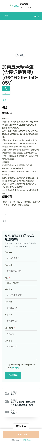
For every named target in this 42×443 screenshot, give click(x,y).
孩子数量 (8, 315)
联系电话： (10, 289)
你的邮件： (10, 265)
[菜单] (35, 16)
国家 (7, 278)
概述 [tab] (4, 100)
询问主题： (10, 328)
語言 (12, 410)
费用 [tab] (4, 221)
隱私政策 (15, 368)
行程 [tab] (4, 215)
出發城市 (14, 392)
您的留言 (9, 340)
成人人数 (9, 302)
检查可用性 (22, 434)
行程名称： (10, 243)
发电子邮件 (13, 375)
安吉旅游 (24, 4)
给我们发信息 (27, 440)
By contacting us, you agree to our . (21, 366)
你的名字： (10, 252)
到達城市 (14, 400)
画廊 (21, 55)
